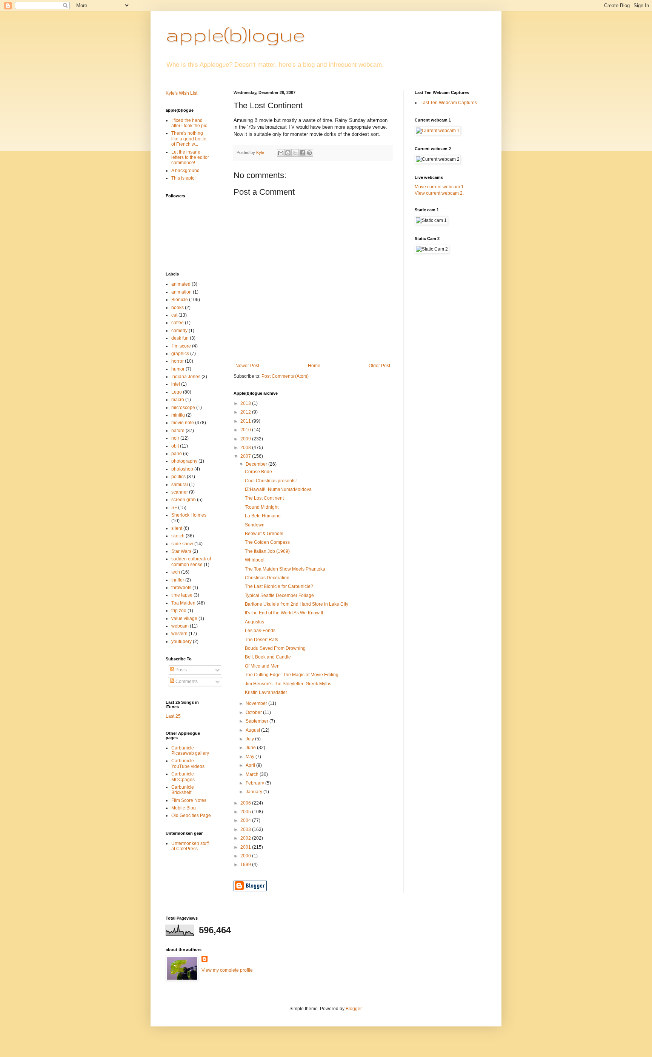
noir (175, 438)
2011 (246, 421)
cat (174, 315)
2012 (246, 412)
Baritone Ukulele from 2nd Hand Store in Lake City (296, 604)
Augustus (254, 622)
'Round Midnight (261, 507)
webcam (180, 626)
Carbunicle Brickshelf (182, 790)
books (177, 307)
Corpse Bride (258, 471)
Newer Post (247, 365)
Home (314, 365)
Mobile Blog (183, 808)
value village (184, 618)
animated (181, 284)
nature (178, 430)
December (257, 464)
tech (175, 572)
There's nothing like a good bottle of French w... (188, 139)
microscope (183, 407)
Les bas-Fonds (260, 630)
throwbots (181, 587)
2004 (246, 820)
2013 (246, 403)
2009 (246, 439)
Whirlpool (254, 560)
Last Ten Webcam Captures (448, 102)
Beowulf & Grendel (264, 533)
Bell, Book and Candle (268, 657)
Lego (176, 392)
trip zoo (178, 610)
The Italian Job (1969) (267, 551)
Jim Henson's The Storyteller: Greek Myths (288, 683)
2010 (246, 429)
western (179, 633)
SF (174, 507)
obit (175, 446)
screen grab (183, 499)
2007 (246, 456)
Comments (186, 681)
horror (177, 361)
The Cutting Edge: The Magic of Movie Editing (291, 674)
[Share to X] (295, 153)
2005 (246, 811)
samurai (179, 484)
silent (176, 528)
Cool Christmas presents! (271, 480)
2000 (246, 856)
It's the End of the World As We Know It (284, 612)
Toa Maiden (183, 603)
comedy (179, 330)
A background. (186, 170)
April (251, 765)
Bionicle (179, 299)
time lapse (181, 595)
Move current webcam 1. (440, 186)
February (255, 783)
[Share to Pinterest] (309, 153)
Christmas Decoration (267, 577)
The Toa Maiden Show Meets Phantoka (285, 569)
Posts (180, 669)
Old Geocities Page (191, 815)
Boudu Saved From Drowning (275, 648)
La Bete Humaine (263, 515)
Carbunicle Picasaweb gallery (190, 750)
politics (178, 476)
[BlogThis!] (288, 153)
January (254, 791)
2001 (246, 847)
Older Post (379, 365)
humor (178, 369)
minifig (178, 415)
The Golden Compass (267, 542)
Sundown (254, 525)
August (253, 730)
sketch (178, 536)
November (257, 703)
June (251, 747)
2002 (246, 838)
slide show (182, 543)
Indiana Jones (185, 376)
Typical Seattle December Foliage (279, 595)
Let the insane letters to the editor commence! (190, 157)
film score (181, 346)
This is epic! (183, 178)
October (254, 712)
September (257, 721)
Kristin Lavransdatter (266, 692)
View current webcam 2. (439, 193)
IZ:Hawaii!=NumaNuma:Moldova (278, 489)
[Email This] (280, 153)
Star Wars (181, 551)
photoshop (182, 469)
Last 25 (173, 716)
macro (177, 399)
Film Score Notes (188, 800)
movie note (182, 422)
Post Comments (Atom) (285, 376)
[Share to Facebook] (302, 153)
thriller (177, 580)
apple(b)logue (235, 34)
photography (184, 461)
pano (176, 453)
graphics (180, 353)
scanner (179, 492)
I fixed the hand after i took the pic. (189, 123)
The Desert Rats (261, 639)
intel (175, 384)
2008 (246, 447)
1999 (246, 864)
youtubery (181, 641)
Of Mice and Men (262, 666)
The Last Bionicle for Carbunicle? (279, 586)
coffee (177, 322)
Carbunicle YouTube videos (188, 763)
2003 (246, 829)
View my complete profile (227, 970)
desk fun (180, 338)
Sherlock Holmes (188, 515)
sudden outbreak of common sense (191, 561)
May (250, 756)
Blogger (353, 1008)
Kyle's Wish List (181, 93)
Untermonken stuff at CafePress (190, 846)
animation (181, 292)
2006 (246, 803)
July (250, 739)
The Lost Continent (264, 498)
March (253, 774)
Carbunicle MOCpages (183, 776)
